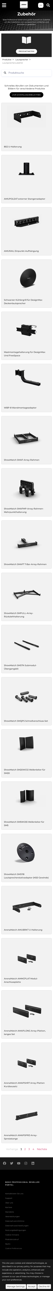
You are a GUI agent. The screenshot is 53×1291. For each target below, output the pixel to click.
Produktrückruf (12, 1239)
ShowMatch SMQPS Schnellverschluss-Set (26, 721)
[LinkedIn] (33, 1163)
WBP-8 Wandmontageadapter (20, 407)
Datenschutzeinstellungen (17, 1226)
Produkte (6, 59)
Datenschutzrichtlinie (14, 1221)
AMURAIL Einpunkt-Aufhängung (21, 251)
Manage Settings (16, 1286)
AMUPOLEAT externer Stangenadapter (24, 199)
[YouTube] (18, 1163)
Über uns (9, 1203)
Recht (7, 1244)
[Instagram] (26, 1163)
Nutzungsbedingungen (15, 1230)
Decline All (44, 1286)
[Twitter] (11, 1163)
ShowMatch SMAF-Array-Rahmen (21, 460)
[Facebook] (4, 1163)
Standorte (9, 1212)
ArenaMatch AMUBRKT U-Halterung (23, 929)
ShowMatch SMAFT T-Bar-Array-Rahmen (25, 564)
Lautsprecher (21, 59)
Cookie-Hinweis (12, 1235)
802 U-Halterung (13, 146)
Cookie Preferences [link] (13, 1248)
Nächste (42, 1149)
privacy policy (23, 1266)
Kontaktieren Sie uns (14, 1194)
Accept (31, 1286)
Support (8, 1198)
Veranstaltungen (12, 1216)
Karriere (8, 1207)
